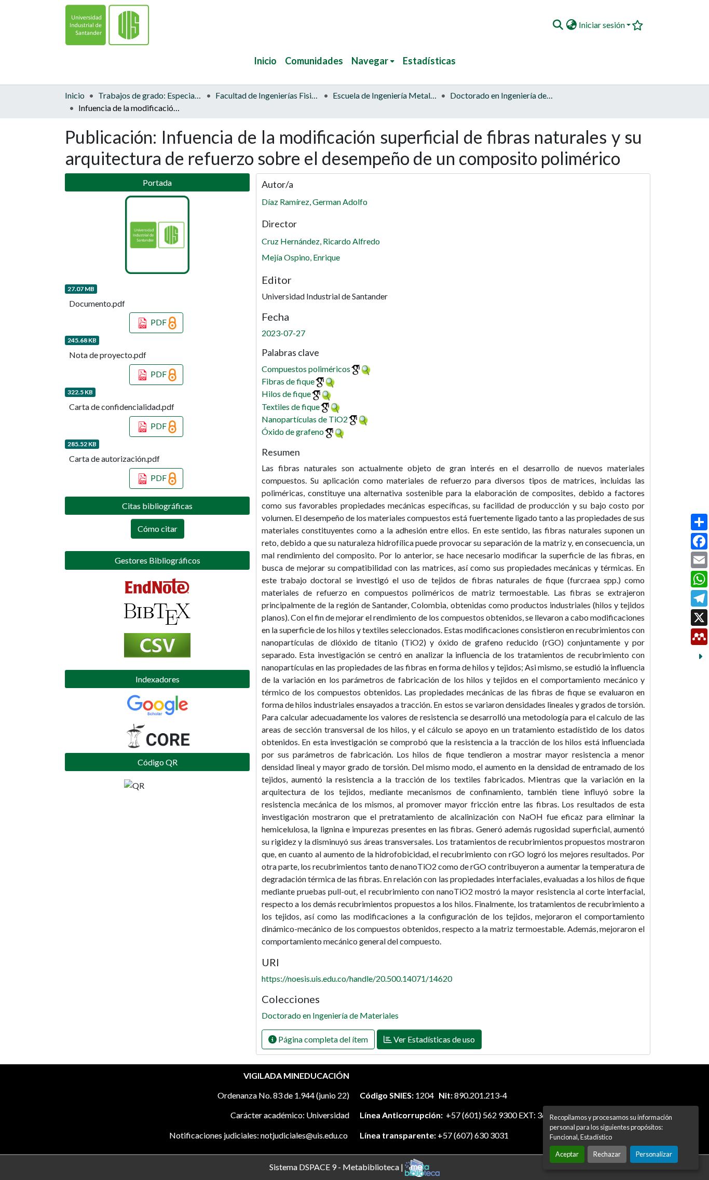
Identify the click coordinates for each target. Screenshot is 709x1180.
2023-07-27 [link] (283, 333)
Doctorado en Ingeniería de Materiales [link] (502, 95)
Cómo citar (158, 528)
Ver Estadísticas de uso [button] (433, 1039)
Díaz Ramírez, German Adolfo (314, 202)
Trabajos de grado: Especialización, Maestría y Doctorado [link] (150, 95)
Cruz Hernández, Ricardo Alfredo (321, 241)
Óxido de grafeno (293, 431)
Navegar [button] (369, 60)
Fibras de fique (288, 381)
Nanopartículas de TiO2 (305, 419)
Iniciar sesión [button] (602, 25)
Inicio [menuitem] (265, 60)
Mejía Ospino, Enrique (301, 257)
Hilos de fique (286, 394)
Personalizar (654, 1154)
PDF (158, 322)
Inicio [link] (75, 95)
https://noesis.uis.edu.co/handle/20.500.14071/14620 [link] (357, 978)
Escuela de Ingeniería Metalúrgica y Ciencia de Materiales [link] (385, 95)
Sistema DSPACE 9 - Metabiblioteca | (337, 1166)
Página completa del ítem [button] (322, 1039)
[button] (557, 25)
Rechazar (607, 1154)
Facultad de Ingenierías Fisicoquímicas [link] (267, 95)
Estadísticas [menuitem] (429, 60)
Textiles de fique (291, 406)
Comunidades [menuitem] (314, 60)
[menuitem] (372, 61)
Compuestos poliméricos (306, 369)
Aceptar (567, 1154)
